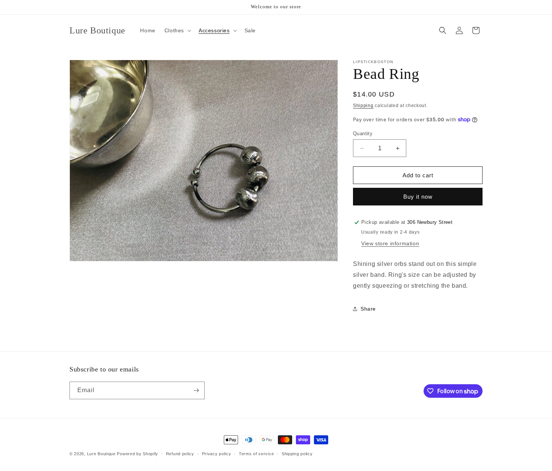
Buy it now (418, 196)
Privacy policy (216, 453)
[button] (177, 30)
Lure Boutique (101, 453)
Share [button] (368, 309)
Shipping (363, 105)
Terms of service (256, 453)
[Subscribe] (196, 390)
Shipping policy (297, 453)
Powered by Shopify (137, 453)
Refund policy (180, 453)
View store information (390, 243)
